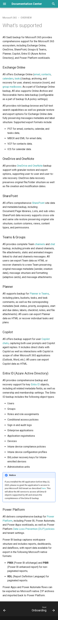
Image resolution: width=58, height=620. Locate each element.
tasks (18, 78)
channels (40, 244)
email (37, 74)
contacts (46, 74)
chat (52, 244)
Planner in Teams (39, 293)
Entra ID (35, 384)
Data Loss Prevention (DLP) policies (33, 528)
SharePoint (38, 202)
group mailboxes (12, 86)
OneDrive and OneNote (30, 165)
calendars (8, 78)
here (44, 488)
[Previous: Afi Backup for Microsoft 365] (5, 609)
